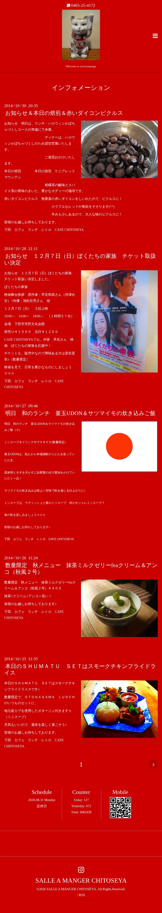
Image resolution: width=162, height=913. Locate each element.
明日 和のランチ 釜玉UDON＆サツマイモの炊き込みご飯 (80, 413)
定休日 (42, 806)
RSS (82, 895)
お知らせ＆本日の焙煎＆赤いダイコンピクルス (64, 113)
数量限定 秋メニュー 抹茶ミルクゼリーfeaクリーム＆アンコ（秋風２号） (81, 568)
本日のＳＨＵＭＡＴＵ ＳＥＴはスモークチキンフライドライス (80, 669)
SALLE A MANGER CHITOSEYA (81, 880)
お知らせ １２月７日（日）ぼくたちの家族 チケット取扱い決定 (80, 259)
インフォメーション (81, 87)
